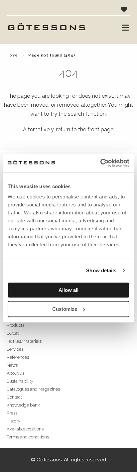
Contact (14, 397)
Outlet (13, 333)
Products (15, 325)
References (18, 357)
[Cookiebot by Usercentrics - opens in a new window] (100, 163)
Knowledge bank (23, 405)
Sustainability (20, 381)
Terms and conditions (28, 436)
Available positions (25, 428)
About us (15, 373)
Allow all (68, 290)
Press (12, 413)
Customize (64, 309)
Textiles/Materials (24, 341)
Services (15, 349)
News (12, 365)
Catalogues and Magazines (33, 389)
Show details (101, 270)
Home (12, 55)
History (13, 420)
